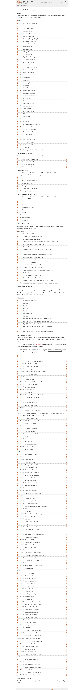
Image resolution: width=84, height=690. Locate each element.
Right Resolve (25, 306)
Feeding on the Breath (28, 527)
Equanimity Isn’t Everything (30, 630)
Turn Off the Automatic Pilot (30, 426)
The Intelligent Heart (28, 369)
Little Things (25, 77)
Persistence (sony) (26, 210)
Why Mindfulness (27, 392)
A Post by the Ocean (27, 62)
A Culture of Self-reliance (29, 540)
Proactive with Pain (28, 578)
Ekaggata (25, 436)
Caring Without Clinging (29, 560)
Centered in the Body (28, 447)
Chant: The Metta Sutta (28, 262)
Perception (24, 75)
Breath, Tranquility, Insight (31, 654)
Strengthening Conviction (28, 180)
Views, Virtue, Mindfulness (31, 434)
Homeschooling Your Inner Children (33, 371)
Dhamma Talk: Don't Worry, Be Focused (32, 278)
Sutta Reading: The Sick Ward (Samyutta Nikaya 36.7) (36, 270)
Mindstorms (25, 98)
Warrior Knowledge (27, 132)
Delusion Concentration (29, 483)
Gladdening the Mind (27, 93)
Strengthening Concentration (29, 188)
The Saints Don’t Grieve (28, 145)
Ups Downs (26, 488)
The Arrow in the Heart (29, 496)
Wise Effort (24, 147)
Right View (24, 303)
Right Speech (25, 308)
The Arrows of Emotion (29, 503)
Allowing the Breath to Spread (31, 421)
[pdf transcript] (66, 159)
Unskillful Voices (27, 379)
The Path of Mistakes (27, 59)
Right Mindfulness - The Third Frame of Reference (35, 324)
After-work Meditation (29, 537)
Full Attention (26, 620)
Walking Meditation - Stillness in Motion (33, 150)
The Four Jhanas (27, 573)
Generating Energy (26, 183)
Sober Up (25, 509)
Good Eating (26, 599)
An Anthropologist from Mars (31, 565)
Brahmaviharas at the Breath (30, 423)
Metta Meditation (27, 408)
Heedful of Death (27, 584)
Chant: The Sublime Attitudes (29, 260)
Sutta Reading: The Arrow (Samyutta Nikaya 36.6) (35, 249)
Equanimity (24, 220)
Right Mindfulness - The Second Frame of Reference (36, 321)
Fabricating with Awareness (30, 493)
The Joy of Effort (26, 54)
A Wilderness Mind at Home (30, 542)
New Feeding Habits (28, 547)
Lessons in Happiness (28, 644)
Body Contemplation (27, 164)
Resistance (24, 101)
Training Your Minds (28, 439)
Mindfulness (24, 205)
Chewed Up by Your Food (29, 607)
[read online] (66, 361)
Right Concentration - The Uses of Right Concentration (37, 331)
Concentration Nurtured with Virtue (32, 395)
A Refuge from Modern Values (30, 124)
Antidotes (25, 519)
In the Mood (26, 511)
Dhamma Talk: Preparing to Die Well (32, 267)
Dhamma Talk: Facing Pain (29, 247)
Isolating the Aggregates (29, 609)
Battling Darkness (26, 114)
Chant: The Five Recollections (30, 239)
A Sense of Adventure (27, 90)
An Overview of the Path (28, 300)
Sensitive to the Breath (29, 614)
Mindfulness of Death (27, 167)
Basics (23, 26)
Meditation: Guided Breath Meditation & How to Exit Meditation (39, 283)
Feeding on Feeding (28, 594)
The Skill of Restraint (27, 137)
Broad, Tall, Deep (28, 589)
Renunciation (26, 568)
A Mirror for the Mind (28, 444)
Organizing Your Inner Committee (32, 377)
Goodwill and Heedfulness (30, 410)
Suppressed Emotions (27, 103)
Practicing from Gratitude (29, 529)
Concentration (25, 217)
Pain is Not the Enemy (28, 454)
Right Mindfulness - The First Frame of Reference (35, 318)
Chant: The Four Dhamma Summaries (32, 234)
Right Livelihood (26, 313)
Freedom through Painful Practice (32, 635)
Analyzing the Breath (27, 34)
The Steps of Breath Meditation (31, 641)
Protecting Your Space (28, 563)
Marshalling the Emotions (29, 119)
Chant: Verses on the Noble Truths (31, 275)
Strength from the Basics (28, 23)
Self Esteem (24, 85)
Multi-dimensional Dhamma (30, 667)
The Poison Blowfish (28, 576)
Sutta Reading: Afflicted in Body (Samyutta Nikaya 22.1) (37, 254)
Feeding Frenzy (27, 596)
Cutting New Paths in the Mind (31, 602)
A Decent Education (27, 111)
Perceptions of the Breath (29, 467)
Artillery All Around (28, 431)
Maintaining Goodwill (28, 405)
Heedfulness (25, 121)
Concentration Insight (29, 397)
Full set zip (21, 20)
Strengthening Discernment (29, 191)
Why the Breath (27, 389)
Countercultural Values (29, 366)
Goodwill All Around (27, 88)
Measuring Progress (28, 480)
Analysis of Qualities (27, 207)
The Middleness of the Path (29, 67)
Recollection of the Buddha (29, 159)
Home (18, 5)
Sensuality (25, 627)
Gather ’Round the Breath (55, 351)
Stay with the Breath (27, 28)
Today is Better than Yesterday (31, 514)
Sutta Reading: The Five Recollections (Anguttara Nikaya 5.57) (39, 241)
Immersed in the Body (27, 44)
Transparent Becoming (29, 612)
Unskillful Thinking (28, 498)
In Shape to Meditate (28, 402)
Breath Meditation (26, 49)
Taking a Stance (26, 52)
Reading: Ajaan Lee (27, 273)
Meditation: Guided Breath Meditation (32, 244)
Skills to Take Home (28, 545)
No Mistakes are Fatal (28, 485)
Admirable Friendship (29, 659)
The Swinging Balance (29, 581)
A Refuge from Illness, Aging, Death (33, 506)
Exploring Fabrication (28, 651)
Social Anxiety (25, 108)
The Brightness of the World (30, 672)
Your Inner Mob (26, 106)
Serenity (23, 215)
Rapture (23, 212)
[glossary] (52, 689)
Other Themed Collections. (25, 678)
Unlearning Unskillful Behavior (31, 501)
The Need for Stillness (28, 384)
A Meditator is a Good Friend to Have (33, 555)
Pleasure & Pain (26, 46)
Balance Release (28, 586)
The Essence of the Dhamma (30, 633)
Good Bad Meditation (29, 475)
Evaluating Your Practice (29, 478)
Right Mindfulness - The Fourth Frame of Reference (36, 326)
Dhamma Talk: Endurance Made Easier (32, 252)
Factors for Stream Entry (29, 670)
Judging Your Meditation (29, 472)
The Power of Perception (29, 470)
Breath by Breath (26, 31)
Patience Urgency (28, 490)
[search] (31, 689)
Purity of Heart (26, 524)
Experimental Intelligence (29, 57)
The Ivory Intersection (29, 558)
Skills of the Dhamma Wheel (30, 604)
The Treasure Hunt (27, 142)
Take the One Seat (27, 462)
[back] (21, 689)
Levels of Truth (26, 591)
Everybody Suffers (27, 387)
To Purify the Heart (28, 662)
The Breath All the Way (29, 649)
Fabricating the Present (28, 139)
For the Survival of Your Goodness (32, 534)
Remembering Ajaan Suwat (30, 664)
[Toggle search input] (65, 2)
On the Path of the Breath (29, 646)
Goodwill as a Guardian (28, 162)
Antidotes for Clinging (27, 127)
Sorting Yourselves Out (29, 521)
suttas (41, 2)
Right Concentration (27, 329)
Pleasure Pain (27, 457)
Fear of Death (25, 116)
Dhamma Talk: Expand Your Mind (31, 236)
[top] (42, 689)
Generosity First (26, 83)
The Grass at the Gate (27, 70)
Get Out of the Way (27, 516)
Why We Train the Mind (29, 364)
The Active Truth (26, 65)
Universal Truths (26, 134)
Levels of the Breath (27, 36)
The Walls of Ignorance (28, 129)
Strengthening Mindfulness (29, 186)
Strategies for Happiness (28, 96)
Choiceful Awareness (28, 428)
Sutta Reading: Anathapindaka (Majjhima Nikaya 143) (36, 280)
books (50, 2)
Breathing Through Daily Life (30, 39)
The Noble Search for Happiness (31, 361)
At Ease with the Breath (28, 41)
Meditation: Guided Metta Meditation (32, 257)
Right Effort (24, 316)
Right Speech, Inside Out (30, 552)
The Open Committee (28, 374)
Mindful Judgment (27, 449)
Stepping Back (25, 80)
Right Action (25, 311)
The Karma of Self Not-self (31, 382)
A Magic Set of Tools (27, 72)
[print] (62, 689)
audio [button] (45, 2)
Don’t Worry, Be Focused (29, 617)
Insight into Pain (27, 459)
